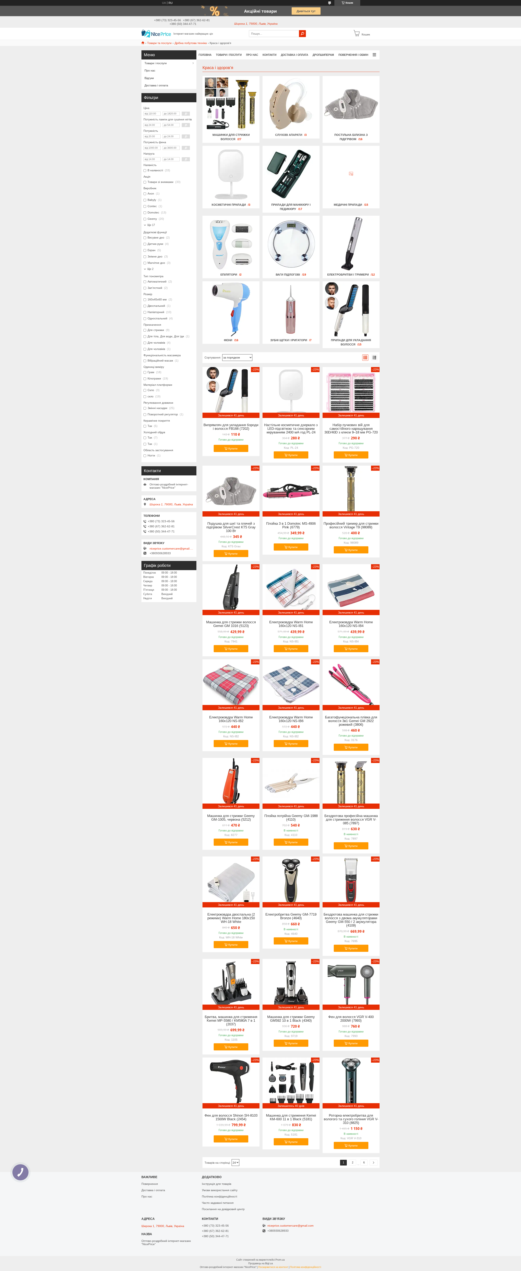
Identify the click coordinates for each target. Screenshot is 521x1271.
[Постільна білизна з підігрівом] (351, 104)
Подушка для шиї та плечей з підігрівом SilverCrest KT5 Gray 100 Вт (231, 527)
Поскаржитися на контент (273, 1267)
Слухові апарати (288, 134)
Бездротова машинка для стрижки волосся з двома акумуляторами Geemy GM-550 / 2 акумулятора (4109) (351, 920)
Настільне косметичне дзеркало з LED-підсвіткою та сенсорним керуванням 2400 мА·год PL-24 (291, 428)
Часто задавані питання (218, 1202)
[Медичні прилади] (351, 174)
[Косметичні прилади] (231, 174)
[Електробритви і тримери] (351, 244)
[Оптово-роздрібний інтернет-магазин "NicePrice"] (156, 33)
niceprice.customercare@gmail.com (172, 548)
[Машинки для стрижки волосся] (231, 104)
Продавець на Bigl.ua (260, 1263)
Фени (228, 340)
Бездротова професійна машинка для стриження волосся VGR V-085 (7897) (351, 819)
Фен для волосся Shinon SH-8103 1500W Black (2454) (231, 1117)
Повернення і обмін (353, 54)
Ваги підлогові (288, 274)
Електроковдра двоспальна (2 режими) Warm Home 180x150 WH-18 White (231, 918)
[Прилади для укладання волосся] (351, 309)
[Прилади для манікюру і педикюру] (291, 174)
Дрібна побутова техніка (191, 43)
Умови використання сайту (220, 1190)
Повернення (149, 1183)
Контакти (269, 54)
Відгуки (149, 78)
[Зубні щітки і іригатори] (291, 309)
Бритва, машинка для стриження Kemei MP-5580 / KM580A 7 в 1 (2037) (231, 1020)
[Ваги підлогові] (291, 244)
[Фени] (231, 309)
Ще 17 (151, 224)
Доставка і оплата (294, 54)
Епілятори (228, 274)
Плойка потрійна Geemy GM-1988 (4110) (291, 817)
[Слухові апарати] (291, 104)
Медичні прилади (348, 204)
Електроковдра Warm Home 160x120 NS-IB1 (291, 624)
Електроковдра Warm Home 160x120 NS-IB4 (351, 624)
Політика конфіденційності (219, 1196)
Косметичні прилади (229, 204)
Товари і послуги (229, 54)
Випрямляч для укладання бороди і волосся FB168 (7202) (231, 427)
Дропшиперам (323, 54)
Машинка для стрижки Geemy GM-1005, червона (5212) (231, 817)
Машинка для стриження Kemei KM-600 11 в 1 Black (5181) (291, 1117)
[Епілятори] (231, 244)
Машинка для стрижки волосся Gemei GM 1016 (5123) (231, 624)
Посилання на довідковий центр (223, 1209)
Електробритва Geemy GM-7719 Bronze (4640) (290, 916)
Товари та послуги (159, 43)
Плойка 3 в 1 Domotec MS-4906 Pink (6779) (291, 525)
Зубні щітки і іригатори (288, 340)
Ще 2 (150, 268)
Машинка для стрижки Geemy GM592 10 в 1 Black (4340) (291, 1019)
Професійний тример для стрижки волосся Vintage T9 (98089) (351, 525)
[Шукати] (302, 33)
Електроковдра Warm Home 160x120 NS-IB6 (291, 719)
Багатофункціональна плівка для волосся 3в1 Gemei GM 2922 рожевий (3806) (351, 721)
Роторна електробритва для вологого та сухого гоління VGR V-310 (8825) (351, 1119)
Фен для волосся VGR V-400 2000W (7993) (351, 1019)
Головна (205, 54)
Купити (233, 448)
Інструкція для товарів (216, 1183)
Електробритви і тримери (348, 274)
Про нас (252, 54)
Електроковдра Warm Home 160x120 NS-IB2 (231, 719)
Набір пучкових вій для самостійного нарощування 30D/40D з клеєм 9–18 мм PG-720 (351, 428)
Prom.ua (280, 1259)
